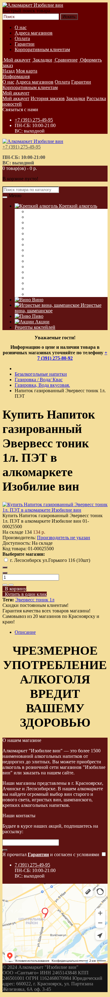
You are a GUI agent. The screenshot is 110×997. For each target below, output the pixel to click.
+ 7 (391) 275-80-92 (72, 355)
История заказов (48, 98)
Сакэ (32, 277)
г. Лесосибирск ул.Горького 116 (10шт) (50, 560)
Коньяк (34, 239)
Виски (33, 217)
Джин (33, 272)
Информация (16, 76)
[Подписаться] (4, 850)
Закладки (75, 98)
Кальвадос (38, 233)
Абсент (34, 261)
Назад (8, 70)
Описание (25, 632)
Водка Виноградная (47, 288)
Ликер (33, 250)
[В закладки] (4, 585)
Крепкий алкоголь (77, 206)
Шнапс (34, 283)
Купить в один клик (24, 594)
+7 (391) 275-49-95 (34, 119)
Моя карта (26, 70)
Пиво (37, 316)
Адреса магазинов (34, 33)
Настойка (37, 228)
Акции (42, 321)
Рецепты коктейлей (35, 327)
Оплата (22, 38)
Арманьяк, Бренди (46, 244)
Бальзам (35, 294)
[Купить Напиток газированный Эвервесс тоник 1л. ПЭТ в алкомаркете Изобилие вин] (55, 510)
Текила (34, 266)
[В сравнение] (11, 585)
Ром (31, 255)
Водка (33, 222)
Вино (37, 299)
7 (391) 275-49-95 (32, 864)
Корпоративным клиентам (42, 49)
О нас (21, 27)
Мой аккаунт (15, 93)
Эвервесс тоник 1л (34, 599)
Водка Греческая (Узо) (50, 211)
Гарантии (25, 44)
